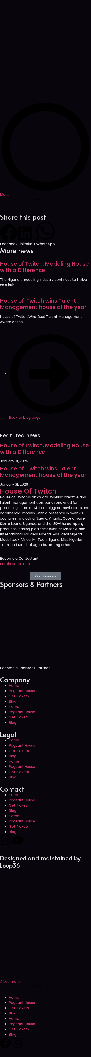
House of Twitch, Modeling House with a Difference (44, 267)
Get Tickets (19, 696)
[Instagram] (5, 840)
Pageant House (22, 690)
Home (14, 685)
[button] (8, 235)
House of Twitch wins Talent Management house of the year (43, 304)
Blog (12, 701)
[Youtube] (17, 840)
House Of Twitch (28, 491)
